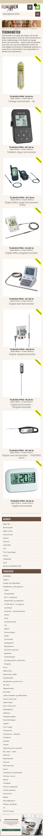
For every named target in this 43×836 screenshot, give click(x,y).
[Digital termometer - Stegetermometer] (21, 379)
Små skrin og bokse (11, 650)
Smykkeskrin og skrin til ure (13, 681)
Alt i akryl (6, 685)
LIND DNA (7, 545)
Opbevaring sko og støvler (12, 748)
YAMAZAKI (7, 559)
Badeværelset (8, 758)
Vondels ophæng (9, 790)
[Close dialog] (41, 816)
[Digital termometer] (22, 480)
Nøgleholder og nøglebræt (13, 601)
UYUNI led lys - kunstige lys (14, 604)
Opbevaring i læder (10, 674)
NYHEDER (7, 576)
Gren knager (7, 727)
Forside (10, 28)
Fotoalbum (7, 737)
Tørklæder (7, 783)
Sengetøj (7, 664)
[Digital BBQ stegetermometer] (21, 227)
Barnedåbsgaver (9, 801)
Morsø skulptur (9, 632)
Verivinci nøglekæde (10, 787)
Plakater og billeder (10, 804)
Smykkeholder (8, 678)
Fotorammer (7, 730)
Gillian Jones (7, 531)
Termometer (33, 28)
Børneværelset (8, 766)
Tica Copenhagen (9, 552)
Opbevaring (7, 671)
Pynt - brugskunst (10, 597)
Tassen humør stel (10, 699)
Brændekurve (9, 646)
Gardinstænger (9, 657)
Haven (5, 769)
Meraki (5, 780)
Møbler (5, 797)
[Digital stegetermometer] (22, 328)
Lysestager (8, 608)
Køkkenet (6, 755)
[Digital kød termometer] (21, 278)
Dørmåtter (7, 692)
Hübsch (6, 538)
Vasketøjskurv (8, 709)
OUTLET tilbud (8, 811)
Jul (4, 808)
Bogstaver (8, 653)
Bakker (6, 629)
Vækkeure (6, 713)
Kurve (5, 667)
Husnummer (7, 794)
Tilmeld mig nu (11, 830)
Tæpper (6, 723)
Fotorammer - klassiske (11, 734)
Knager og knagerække (11, 583)
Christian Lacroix (9, 776)
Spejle (6, 636)
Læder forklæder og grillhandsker (15, 695)
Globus (6, 615)
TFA (4, 549)
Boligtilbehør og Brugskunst (21, 28)
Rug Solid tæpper (9, 720)
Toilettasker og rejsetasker (12, 772)
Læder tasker (8, 702)
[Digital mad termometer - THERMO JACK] (21, 430)
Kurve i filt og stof (9, 706)
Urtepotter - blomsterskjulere (14, 611)
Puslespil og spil (10, 622)
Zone (5, 563)
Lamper (6, 744)
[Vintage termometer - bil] (21, 76)
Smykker (6, 741)
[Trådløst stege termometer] (21, 126)
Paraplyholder (9, 594)
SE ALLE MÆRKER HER (12, 566)
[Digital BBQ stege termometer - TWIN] (22, 177)
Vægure (6, 580)
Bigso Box (6, 524)
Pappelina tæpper (9, 716)
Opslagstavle (9, 643)
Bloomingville (8, 527)
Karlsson (6, 541)
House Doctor (8, 535)
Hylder (6, 590)
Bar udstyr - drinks (9, 752)
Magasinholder (8, 688)
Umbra (5, 556)
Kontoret (6, 762)
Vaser (6, 618)
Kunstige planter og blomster (14, 660)
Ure (5, 625)
